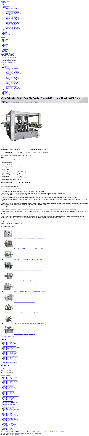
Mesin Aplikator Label (11, 14)
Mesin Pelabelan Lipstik (8, 412)
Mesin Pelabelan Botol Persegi (13, 23)
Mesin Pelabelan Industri (8, 407)
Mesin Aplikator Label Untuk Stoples (11, 410)
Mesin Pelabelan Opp (8, 413)
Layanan (5, 32)
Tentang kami (6, 6)
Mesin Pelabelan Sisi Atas (11, 26)
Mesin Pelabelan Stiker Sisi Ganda (10, 396)
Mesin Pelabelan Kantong (9, 418)
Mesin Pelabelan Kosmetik (9, 393)
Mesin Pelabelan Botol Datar (12, 11)
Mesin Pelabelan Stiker (11, 24)
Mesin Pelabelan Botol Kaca (12, 12)
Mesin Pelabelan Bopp (8, 386)
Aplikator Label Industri (8, 405)
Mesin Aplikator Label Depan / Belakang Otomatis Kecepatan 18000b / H (30, 248)
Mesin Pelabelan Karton (8, 392)
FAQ (4, 33)
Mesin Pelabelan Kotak (8, 391)
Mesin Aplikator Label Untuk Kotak (11, 409)
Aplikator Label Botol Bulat (9, 422)
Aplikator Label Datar (8, 398)
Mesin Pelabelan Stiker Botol (12, 27)
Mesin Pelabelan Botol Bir (9, 383)
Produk (5, 7)
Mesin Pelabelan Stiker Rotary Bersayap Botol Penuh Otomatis (28, 270)
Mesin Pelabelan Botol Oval (12, 16)
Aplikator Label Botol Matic (9, 387)
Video (4, 29)
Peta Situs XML (18, 434)
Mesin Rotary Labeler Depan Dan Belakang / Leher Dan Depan (28, 259)
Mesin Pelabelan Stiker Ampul (10, 377)
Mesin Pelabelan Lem (8, 401)
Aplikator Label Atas (8, 428)
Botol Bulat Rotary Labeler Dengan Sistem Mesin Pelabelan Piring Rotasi (30, 323)
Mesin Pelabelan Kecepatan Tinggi (13, 13)
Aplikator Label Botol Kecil (9, 424)
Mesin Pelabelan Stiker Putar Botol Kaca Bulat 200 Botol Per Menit (29, 238)
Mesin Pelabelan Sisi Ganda (12, 9)
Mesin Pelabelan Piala (8, 394)
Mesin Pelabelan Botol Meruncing (10, 426)
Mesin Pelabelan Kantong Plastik (10, 415)
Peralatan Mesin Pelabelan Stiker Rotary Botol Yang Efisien (27, 312)
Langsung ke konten (5, 1)
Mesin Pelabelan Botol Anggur (13, 28)
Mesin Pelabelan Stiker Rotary (12, 18)
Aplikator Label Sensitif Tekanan (10, 419)
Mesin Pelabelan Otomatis (12, 8)
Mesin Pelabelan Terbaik (8, 385)
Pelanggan (5, 30)
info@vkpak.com (10, 59)
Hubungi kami (6, 34)
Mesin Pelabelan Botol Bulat (12, 19)
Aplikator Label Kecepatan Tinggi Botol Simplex (24, 334)
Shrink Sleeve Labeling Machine (13, 22)
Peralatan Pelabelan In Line (9, 404)
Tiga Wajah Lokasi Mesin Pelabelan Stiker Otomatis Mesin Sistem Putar (29, 291)
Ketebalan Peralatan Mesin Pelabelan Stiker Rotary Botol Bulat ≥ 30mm (29, 280)
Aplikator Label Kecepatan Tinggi (10, 402)
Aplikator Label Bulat (8, 423)
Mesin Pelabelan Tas (7, 382)
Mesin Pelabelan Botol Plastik (12, 17)
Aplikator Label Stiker (8, 425)
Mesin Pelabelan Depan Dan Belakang (11, 399)
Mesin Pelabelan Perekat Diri (12, 21)
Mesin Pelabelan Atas (8, 429)
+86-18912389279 (11, 57)
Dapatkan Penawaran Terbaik (7, 62)
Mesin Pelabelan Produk (8, 420)
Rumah (5, 4)
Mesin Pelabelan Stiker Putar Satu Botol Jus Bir (24, 302)
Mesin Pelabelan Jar (7, 408)
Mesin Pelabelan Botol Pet (9, 414)
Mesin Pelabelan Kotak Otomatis (10, 381)
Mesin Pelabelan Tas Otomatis (10, 380)
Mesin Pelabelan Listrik (8, 397)
